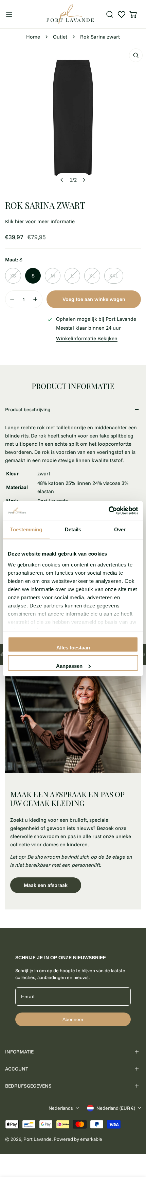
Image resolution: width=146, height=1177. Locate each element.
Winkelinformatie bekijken (86, 338)
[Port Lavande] (69, 14)
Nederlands (61, 1108)
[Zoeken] (109, 14)
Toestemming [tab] (26, 529)
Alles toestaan (73, 647)
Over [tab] (120, 529)
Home (33, 36)
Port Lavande (37, 1139)
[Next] (84, 180)
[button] (133, 14)
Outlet (60, 36)
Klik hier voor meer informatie (40, 221)
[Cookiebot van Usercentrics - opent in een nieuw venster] (108, 510)
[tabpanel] (73, 790)
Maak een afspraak (46, 885)
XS (13, 275)
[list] (73, 118)
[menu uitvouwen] (9, 14)
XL (92, 275)
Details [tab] (73, 529)
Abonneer (73, 1019)
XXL (113, 275)
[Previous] (62, 180)
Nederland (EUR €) (115, 1108)
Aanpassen (69, 666)
